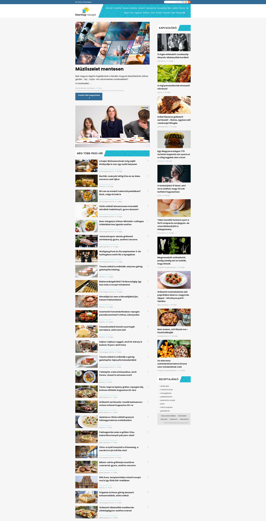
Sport (126, 13)
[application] (112, 126)
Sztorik (182, 8)
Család (175, 8)
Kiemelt (109, 8)
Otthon (146, 13)
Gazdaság (162, 8)
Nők (169, 8)
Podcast (166, 13)
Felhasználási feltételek (168, 416)
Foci (131, 13)
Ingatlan (138, 13)
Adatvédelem (182, 416)
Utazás (126, 8)
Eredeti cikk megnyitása (89, 95)
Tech (152, 13)
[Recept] (86, 11)
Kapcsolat (164, 419)
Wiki (173, 13)
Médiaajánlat (184, 419)
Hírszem (141, 8)
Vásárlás (118, 8)
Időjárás (133, 8)
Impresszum (174, 419)
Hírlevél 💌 (180, 13)
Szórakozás (151, 8)
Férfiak (159, 13)
